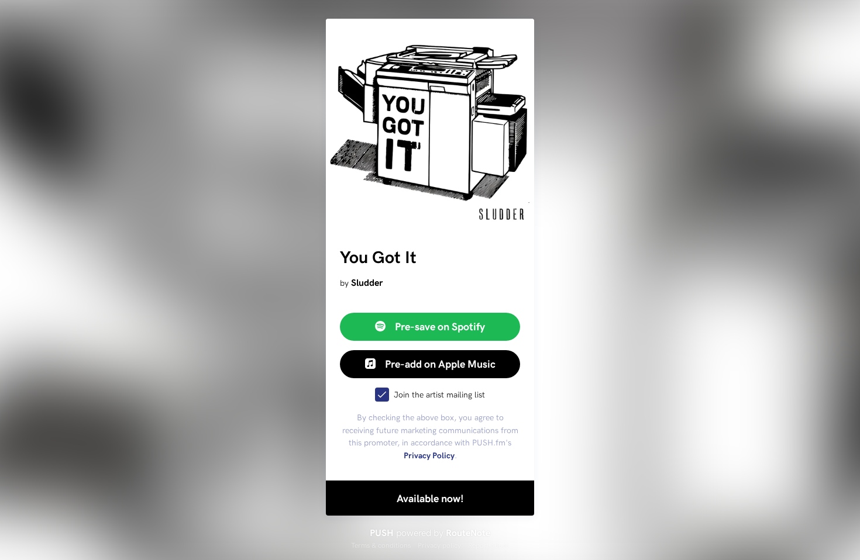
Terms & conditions (381, 544)
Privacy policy (439, 544)
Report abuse (488, 544)
